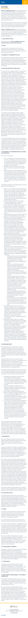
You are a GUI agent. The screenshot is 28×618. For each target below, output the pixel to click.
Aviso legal (3, 615)
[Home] (3, 2)
